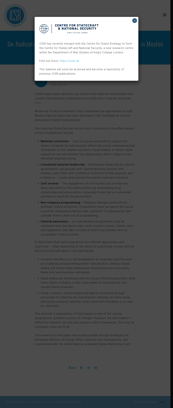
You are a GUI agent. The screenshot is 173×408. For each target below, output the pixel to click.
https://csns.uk (69, 60)
